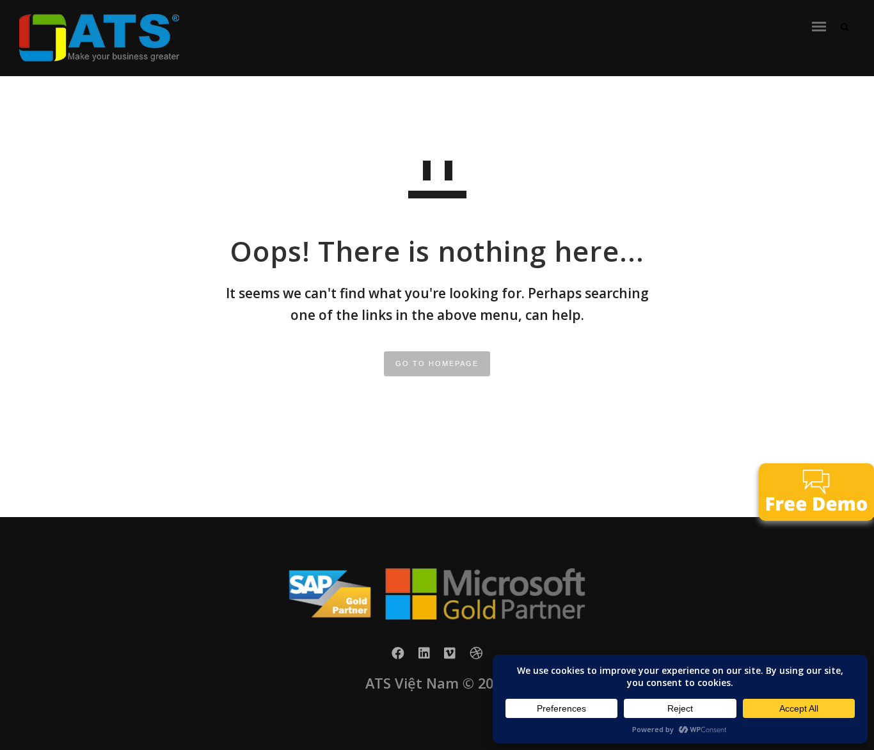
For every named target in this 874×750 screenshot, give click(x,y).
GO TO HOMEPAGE (437, 363)
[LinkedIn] (424, 657)
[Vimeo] (450, 657)
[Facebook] (398, 657)
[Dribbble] (476, 657)
